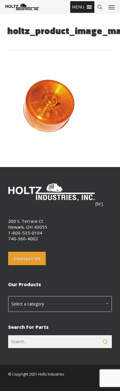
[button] (78, 7)
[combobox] (60, 304)
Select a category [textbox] (27, 304)
